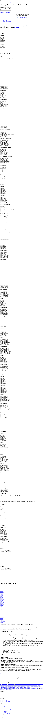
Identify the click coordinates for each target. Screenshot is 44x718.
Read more (29, 716)
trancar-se (2, 610)
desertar (1, 622)
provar (1, 596)
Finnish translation (11, 687)
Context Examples (3, 694)
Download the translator (5, 12)
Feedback (5, 711)
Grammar (20, 709)
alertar (1, 600)
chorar (1, 607)
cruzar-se (2, 617)
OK (1, 716)
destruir (1, 593)
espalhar (1, 611)
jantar (1, 586)
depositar (2, 620)
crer (1, 585)
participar (2, 604)
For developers (3, 706)
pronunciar (2, 613)
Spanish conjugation (4, 688)
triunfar (1, 619)
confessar (2, 608)
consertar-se (2, 621)
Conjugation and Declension (5, 695)
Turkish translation (22, 686)
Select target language (5, 8)
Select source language (4, 7)
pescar (1, 598)
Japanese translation (26, 687)
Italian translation (39, 684)
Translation (2, 709)
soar (1, 606)
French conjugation (8, 689)
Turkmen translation (30, 686)
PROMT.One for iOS (4, 700)
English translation (3, 684)
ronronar (2, 590)
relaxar (1, 614)
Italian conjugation (27, 688)
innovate (16, 27)
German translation (18, 684)
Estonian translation (19, 687)
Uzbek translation (37, 686)
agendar (1, 618)
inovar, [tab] (7, 21)
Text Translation (3, 693)
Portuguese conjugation (35, 688)
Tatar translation (16, 686)
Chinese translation (33, 685)
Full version (5, 681)
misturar (1, 605)
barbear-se (2, 602)
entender (2, 609)
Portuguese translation (9, 686)
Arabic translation (12, 685)
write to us (20, 580)
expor (1, 603)
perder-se (2, 599)
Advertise (5, 715)
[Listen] (29, 26)
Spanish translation (32, 684)
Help (5, 712)
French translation (25, 684)
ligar (1, 601)
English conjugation (11, 688)
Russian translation (11, 684)
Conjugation (13, 709)
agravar (1, 612)
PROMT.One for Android (5, 701)
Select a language (3, 682)
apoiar (1, 597)
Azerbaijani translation (4, 685)
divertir (1, 591)
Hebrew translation (19, 685)
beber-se (1, 592)
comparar (2, 587)
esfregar (1, 595)
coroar (1, 594)
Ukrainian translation (4, 687)
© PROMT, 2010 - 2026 (12, 681)
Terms (1, 681)
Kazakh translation (26, 685)
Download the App (7, 713)
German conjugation (19, 688)
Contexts (6, 709)
